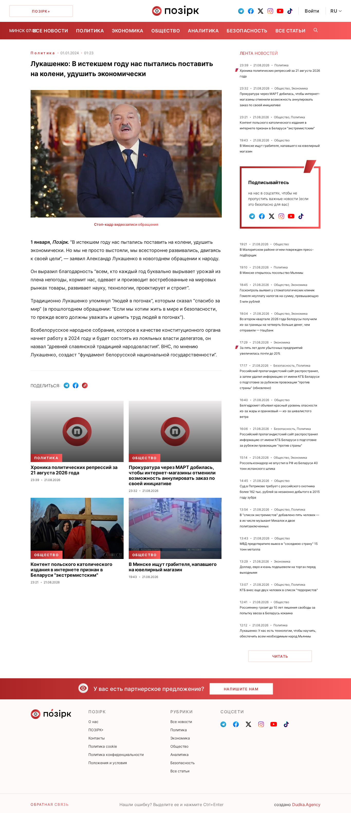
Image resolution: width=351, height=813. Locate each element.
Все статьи (290, 30)
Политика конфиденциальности (116, 754)
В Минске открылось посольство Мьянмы (271, 273)
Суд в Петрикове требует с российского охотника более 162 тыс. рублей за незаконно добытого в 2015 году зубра (280, 491)
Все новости (50, 30)
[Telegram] (66, 385)
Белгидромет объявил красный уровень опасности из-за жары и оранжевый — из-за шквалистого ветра (278, 411)
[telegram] (241, 11)
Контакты (96, 738)
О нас (93, 721)
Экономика (127, 30)
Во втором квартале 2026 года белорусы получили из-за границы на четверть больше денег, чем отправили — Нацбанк (278, 324)
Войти (312, 11)
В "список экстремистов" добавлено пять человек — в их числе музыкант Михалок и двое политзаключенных (279, 520)
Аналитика (203, 30)
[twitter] (260, 11)
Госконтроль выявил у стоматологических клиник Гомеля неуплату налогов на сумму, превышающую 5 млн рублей (279, 295)
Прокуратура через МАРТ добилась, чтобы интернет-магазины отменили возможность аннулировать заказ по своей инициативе (280, 99)
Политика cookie (102, 746)
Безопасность (247, 30)
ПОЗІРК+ (96, 730)
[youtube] (280, 11)
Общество (165, 30)
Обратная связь (50, 804)
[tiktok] (290, 11)
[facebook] (251, 11)
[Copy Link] (85, 386)
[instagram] (270, 11)
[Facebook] (75, 385)
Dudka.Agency (306, 804)
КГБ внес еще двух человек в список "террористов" (279, 590)
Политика (90, 30)
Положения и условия (107, 763)
